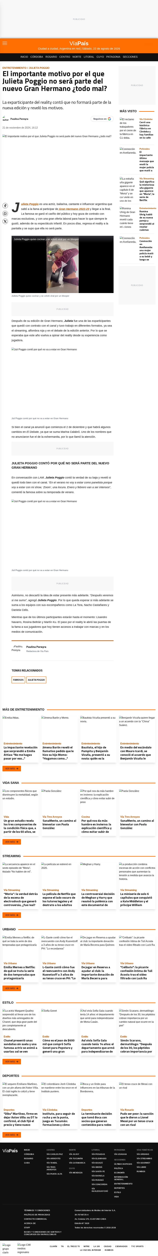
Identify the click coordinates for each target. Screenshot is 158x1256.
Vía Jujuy (74, 1154)
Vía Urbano (143, 1154)
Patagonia (113, 57)
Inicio (24, 57)
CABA (27, 1163)
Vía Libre (141, 1167)
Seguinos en (100, 119)
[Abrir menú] (20, 43)
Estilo (117, 1192)
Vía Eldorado (99, 1159)
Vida (116, 1197)
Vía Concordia (99, 1184)
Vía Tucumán (76, 1159)
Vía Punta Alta (54, 1174)
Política (118, 1168)
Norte (77, 57)
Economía (119, 1173)
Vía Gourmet (143, 1163)
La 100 (97, 1246)
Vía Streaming (144, 1159)
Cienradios (121, 1246)
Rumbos (141, 1171)
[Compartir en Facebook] (5, 205)
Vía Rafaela (98, 1176)
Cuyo (100, 57)
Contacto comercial (35, 1219)
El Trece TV (73, 1246)
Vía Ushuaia (120, 1154)
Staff (27, 1228)
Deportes (119, 1188)
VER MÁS (10, 768)
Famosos (18, 680)
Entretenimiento (14, 68)
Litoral (89, 57)
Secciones (130, 57)
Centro (64, 57)
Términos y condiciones (37, 1210)
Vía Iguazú (97, 1163)
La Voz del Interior (90, 1250)
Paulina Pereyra (19, 119)
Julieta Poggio (39, 68)
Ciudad (108, 1246)
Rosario (51, 57)
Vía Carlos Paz (55, 1154)
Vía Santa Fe (98, 1171)
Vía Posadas (98, 1154)
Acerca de (30, 1223)
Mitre (87, 1246)
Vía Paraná (98, 1180)
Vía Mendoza (76, 1173)
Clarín (53, 1246)
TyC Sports (137, 1246)
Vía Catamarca (77, 1163)
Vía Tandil (52, 1163)
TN (62, 1246)
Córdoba (36, 57)
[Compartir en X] (5, 221)
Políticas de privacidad (37, 1215)
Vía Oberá (97, 1167)
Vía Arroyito (53, 1159)
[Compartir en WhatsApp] (5, 213)
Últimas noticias (123, 1164)
